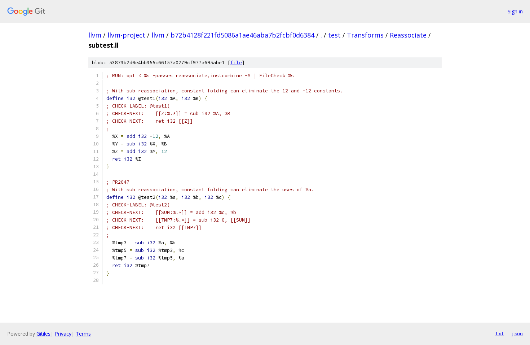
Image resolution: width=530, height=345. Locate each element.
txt (499, 333)
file (236, 63)
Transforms (365, 35)
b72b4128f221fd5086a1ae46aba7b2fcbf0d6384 (242, 35)
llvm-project (126, 35)
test (334, 35)
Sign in (515, 11)
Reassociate (408, 35)
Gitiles (43, 333)
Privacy (63, 333)
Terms (83, 333)
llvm (94, 35)
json (517, 333)
